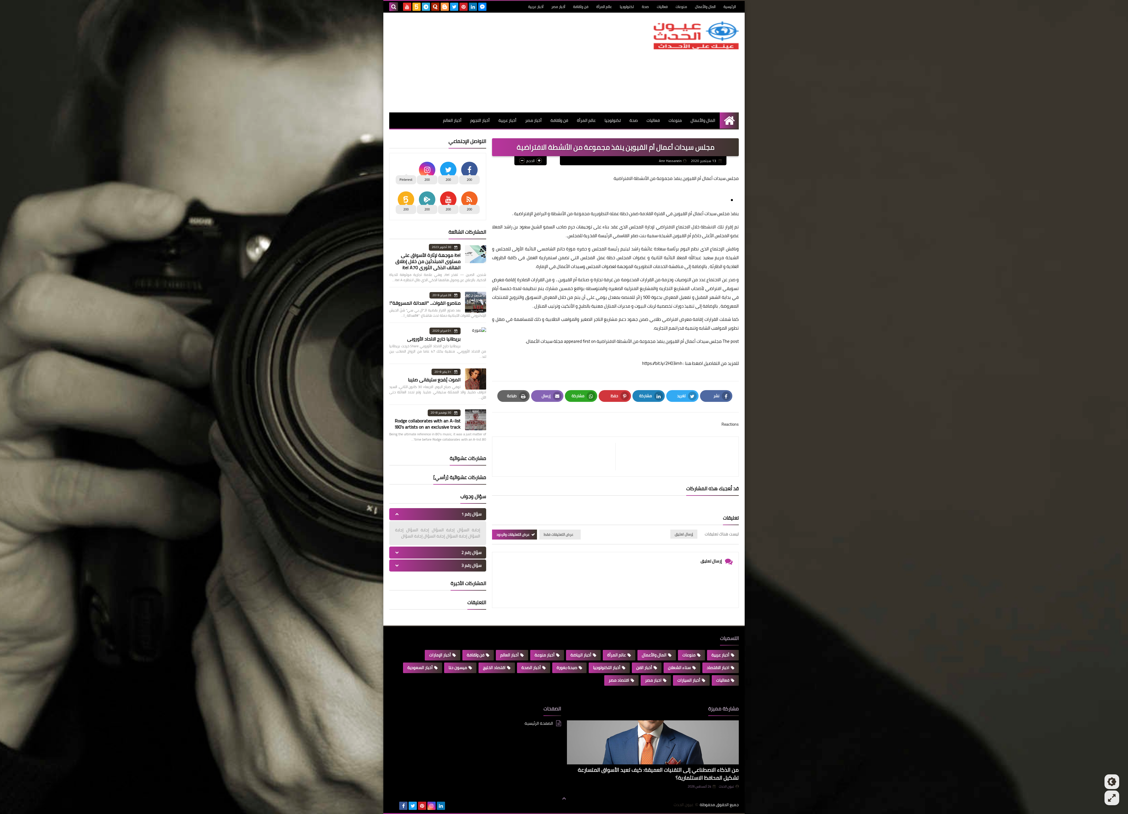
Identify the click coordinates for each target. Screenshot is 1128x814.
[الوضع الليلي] (1111, 781)
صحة (645, 6)
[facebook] (403, 806)
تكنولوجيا (627, 6)
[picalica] (394, 806)
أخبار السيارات (688, 680)
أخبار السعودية (420, 667)
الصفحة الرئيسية (539, 723)
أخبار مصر (558, 6)
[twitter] (454, 7)
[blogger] (445, 7)
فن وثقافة (580, 6)
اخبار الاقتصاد (718, 667)
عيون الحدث (726, 786)
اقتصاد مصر (619, 680)
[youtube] (407, 7)
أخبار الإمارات (440, 655)
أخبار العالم (452, 120)
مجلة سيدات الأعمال (544, 341)
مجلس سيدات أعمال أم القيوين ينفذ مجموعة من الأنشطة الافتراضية (659, 341)
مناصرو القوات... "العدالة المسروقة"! (425, 303)
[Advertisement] (496, 62)
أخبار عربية (535, 6)
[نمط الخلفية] (1111, 798)
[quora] (435, 7)
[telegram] (426, 7)
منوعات (681, 6)
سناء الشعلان (679, 667)
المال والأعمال (705, 6)
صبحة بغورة (567, 667)
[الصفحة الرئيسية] (729, 120)
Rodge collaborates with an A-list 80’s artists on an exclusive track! (428, 423)
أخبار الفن (644, 667)
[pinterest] (463, 7)
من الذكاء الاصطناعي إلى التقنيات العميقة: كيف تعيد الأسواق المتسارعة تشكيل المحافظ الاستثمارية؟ (658, 774)
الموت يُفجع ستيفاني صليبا (434, 379)
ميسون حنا (458, 667)
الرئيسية (730, 6)
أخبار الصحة (531, 667)
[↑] (564, 798)
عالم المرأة (604, 6)
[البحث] (393, 6)
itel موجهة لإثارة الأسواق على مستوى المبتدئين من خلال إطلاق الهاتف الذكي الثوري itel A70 (428, 261)
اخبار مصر (653, 680)
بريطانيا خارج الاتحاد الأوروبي (434, 338)
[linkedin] (473, 7)
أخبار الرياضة (580, 655)
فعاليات (662, 6)
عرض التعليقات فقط (558, 534)
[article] (556, 457)
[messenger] (482, 7)
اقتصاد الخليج (494, 667)
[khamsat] (416, 7)
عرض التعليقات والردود (513, 534)
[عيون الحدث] (696, 35)
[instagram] (431, 806)
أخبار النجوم (480, 120)
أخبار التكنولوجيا (606, 667)
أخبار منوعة (545, 655)
